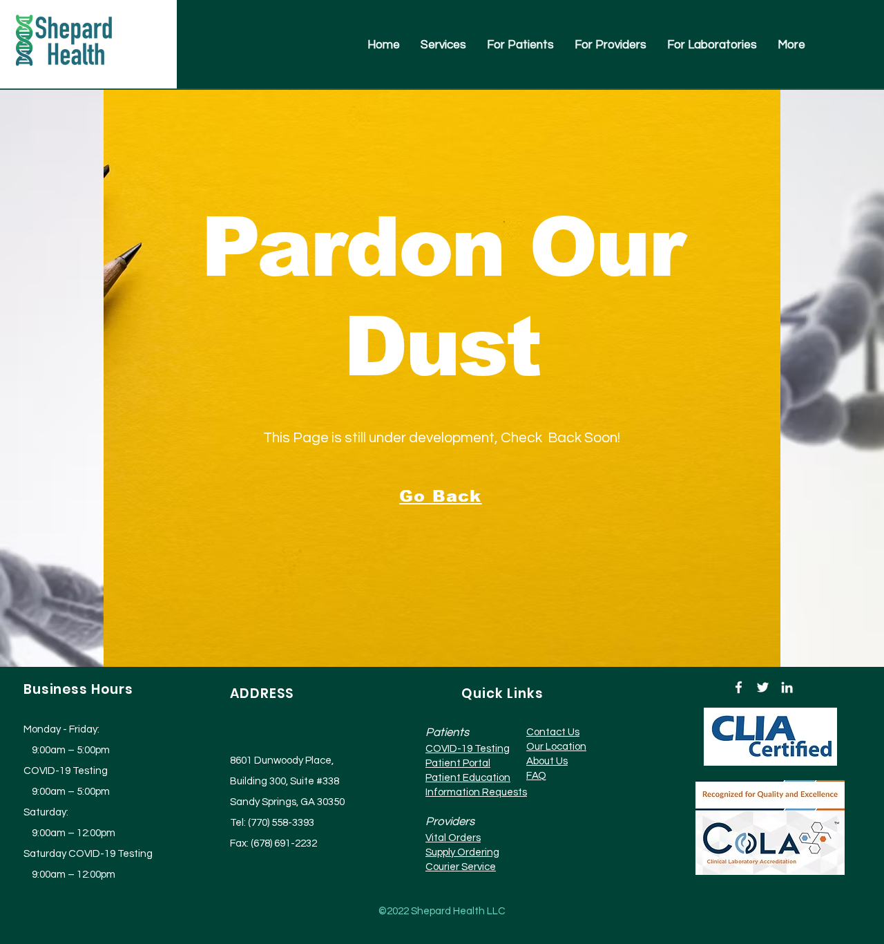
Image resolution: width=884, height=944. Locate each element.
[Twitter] (763, 687)
